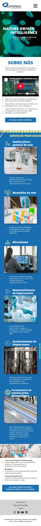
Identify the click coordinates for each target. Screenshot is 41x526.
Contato (20, 508)
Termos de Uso (20, 502)
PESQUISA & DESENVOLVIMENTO (21, 451)
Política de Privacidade (20, 505)
